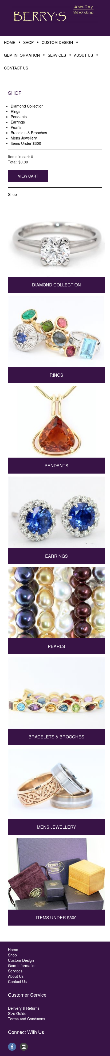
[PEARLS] (56, 604)
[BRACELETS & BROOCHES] (56, 695)
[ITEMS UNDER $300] (56, 875)
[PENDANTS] (56, 423)
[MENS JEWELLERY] (56, 785)
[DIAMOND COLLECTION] (56, 243)
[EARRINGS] (56, 514)
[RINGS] (56, 333)
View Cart (28, 176)
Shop (12, 194)
